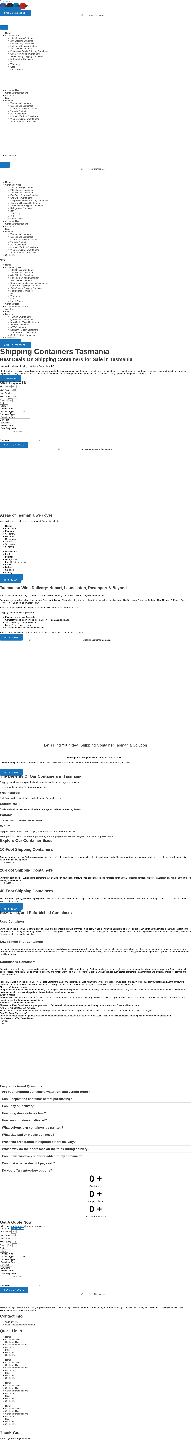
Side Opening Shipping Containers (27, 56)
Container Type (7, 414)
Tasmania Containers (20, 103)
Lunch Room (16, 69)
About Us (9, 95)
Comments (5, 440)
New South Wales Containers (24, 108)
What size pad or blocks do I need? (28, 1134)
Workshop (15, 64)
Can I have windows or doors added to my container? (42, 1156)
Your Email (5, 393)
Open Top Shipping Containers (25, 54)
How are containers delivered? (24, 1120)
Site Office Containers (21, 48)
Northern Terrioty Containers (24, 116)
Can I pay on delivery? (18, 1106)
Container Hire (12, 90)
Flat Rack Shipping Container (24, 46)
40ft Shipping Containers (22, 43)
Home (8, 33)
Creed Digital (70, 1429)
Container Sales (13, 1339)
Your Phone (6, 396)
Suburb (4, 400)
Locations (10, 1352)
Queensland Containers (21, 106)
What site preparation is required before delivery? (39, 1142)
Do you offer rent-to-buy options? (27, 1170)
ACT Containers (18, 114)
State (2, 403)
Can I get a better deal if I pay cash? (28, 1163)
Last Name (5, 390)
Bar (12, 61)
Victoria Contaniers (19, 111)
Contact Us (10, 155)
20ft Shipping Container (21, 41)
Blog (7, 98)
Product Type (6, 408)
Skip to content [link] (7, 1)
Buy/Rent (4, 420)
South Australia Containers (23, 121)
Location (9, 100)
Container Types (13, 35)
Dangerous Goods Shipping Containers (29, 51)
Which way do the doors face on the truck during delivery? (45, 1149)
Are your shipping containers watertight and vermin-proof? (46, 1091)
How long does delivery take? (24, 1113)
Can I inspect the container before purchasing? (37, 1099)
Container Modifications (16, 93)
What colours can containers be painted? (32, 1127)
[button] (95, 260)
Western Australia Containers (24, 119)
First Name (5, 386)
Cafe (12, 67)
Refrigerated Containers (22, 59)
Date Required (7, 425)
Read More (9, 862)
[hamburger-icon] (4, 27)
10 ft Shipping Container (22, 38)
